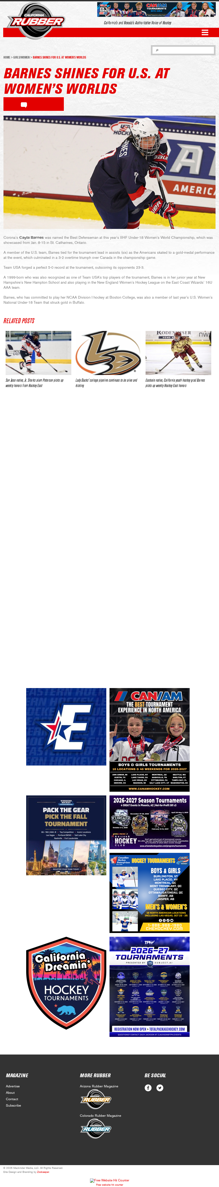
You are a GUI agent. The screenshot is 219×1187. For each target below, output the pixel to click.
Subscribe (13, 1105)
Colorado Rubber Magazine (100, 1116)
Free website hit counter (109, 1185)
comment (24, 104)
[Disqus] (109, 471)
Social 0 (148, 1088)
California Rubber (36, 20)
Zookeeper (43, 1172)
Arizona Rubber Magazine (99, 1086)
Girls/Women (21, 57)
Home (6, 57)
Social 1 (159, 1088)
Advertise (13, 1086)
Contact (12, 1099)
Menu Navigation (205, 32)
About (10, 1093)
